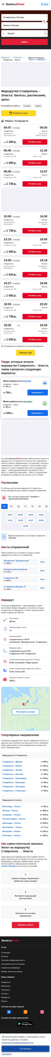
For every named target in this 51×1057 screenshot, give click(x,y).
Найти (24, 42)
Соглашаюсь (25, 1049)
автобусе (27, 401)
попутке (27, 381)
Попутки (4, 1001)
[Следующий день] (45, 33)
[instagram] (42, 1012)
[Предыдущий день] (3, 33)
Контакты (4, 956)
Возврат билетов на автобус (12, 971)
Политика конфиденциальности (13, 960)
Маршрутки (5, 997)
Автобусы (5, 994)
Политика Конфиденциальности (17, 1042)
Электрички (5, 990)
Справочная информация (10, 968)
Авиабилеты (5, 982)
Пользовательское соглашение (13, 964)
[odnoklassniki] (25, 1012)
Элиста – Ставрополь (37, 59)
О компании (5, 953)
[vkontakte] (9, 1012)
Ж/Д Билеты (6, 986)
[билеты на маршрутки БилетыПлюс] (10, 941)
